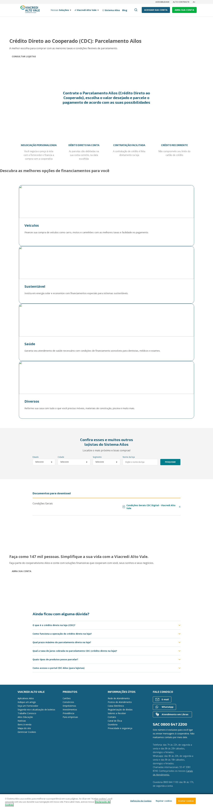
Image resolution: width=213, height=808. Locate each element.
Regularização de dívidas (120, 709)
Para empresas (70, 717)
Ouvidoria (112, 724)
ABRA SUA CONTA (184, 9)
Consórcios (68, 702)
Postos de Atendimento (120, 702)
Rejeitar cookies (164, 800)
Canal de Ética (115, 720)
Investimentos (70, 709)
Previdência (68, 713)
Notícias (22, 720)
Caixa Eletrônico (116, 705)
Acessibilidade (162, 2)
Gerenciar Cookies (27, 731)
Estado (36, 457)
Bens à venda (24, 724)
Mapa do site (24, 728)
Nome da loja (129, 457)
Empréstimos (69, 705)
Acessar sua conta (155, 9)
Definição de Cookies (141, 800)
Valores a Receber (117, 713)
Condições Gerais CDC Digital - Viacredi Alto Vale (149, 507)
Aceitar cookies (186, 800)
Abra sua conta (21, 571)
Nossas (60, 10)
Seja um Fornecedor (28, 705)
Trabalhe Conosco (27, 713)
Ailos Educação (25, 717)
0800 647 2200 (174, 724)
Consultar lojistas (24, 56)
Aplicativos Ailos (26, 698)
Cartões (67, 698)
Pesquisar (170, 462)
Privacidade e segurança (120, 728)
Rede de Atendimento (119, 698)
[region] (106, 801)
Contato (112, 717)
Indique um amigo (27, 702)
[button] (8, 138)
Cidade (61, 457)
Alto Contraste (181, 2)
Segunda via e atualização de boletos (36, 709)
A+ (194, 2)
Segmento (97, 457)
